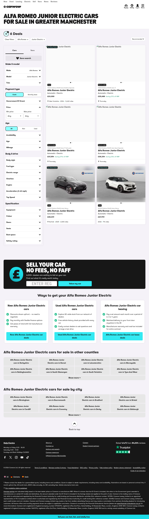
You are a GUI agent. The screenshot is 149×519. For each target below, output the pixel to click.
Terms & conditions (41, 468)
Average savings (9, 491)
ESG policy (83, 468)
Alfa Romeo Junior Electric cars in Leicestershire (92, 361)
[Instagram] (16, 458)
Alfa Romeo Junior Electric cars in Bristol (128, 398)
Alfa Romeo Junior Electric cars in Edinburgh (128, 407)
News (46, 2)
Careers (85, 443)
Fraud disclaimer (73, 468)
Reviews (54, 2)
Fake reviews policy (106, 468)
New (5, 2)
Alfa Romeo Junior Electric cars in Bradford (92, 398)
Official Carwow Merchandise (56, 456)
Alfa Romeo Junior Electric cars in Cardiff (21, 407)
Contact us (49, 446)
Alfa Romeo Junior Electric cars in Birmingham (21, 398)
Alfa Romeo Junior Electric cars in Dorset (57, 361)
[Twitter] (10, 458)
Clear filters (9, 39)
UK (8, 477)
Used (11, 2)
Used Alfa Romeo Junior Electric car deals (74, 336)
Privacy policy (93, 468)
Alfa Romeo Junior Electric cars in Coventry (56, 407)
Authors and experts (52, 449)
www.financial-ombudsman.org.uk (128, 503)
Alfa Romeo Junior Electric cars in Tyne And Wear (128, 370)
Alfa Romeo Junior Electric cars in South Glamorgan (57, 370)
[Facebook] (5, 458)
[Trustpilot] (130, 449)
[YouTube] (22, 458)
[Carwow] (12, 6)
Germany (16, 477)
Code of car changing (137, 471)
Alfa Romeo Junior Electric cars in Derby (92, 407)
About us (49, 443)
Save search (25, 58)
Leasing (19, 2)
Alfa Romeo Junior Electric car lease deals (122, 336)
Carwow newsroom (52, 452)
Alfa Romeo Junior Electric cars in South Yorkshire (92, 370)
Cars (14, 50)
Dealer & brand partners (91, 446)
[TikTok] (27, 458)
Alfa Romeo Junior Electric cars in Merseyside (128, 361)
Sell (34, 2)
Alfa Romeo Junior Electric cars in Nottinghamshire (21, 370)
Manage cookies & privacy (57, 468)
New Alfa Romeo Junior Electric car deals (26, 336)
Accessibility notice (139, 468)
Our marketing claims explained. (16, 488)
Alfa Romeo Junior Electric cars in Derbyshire (21, 361)
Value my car (75, 284)
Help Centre (9, 443)
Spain (26, 477)
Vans (40, 2)
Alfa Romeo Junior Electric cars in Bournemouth (57, 398)
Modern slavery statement (122, 468)
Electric (27, 2)
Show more (74, 378)
